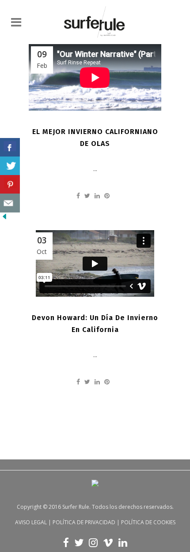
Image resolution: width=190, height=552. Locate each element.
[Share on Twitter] (87, 195)
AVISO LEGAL (31, 522)
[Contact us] (10, 203)
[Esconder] (4, 218)
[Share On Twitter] (10, 166)
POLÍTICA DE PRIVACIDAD (84, 522)
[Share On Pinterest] (10, 184)
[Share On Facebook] (10, 147)
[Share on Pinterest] (107, 195)
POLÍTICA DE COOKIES (148, 522)
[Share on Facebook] (78, 195)
